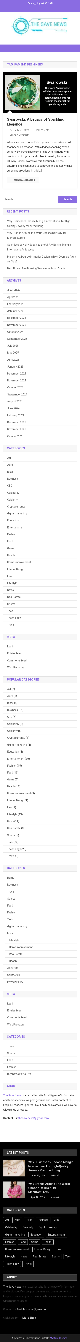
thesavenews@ (27, 1118)
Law (9, 576)
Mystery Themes (58, 1338)
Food (10, 541)
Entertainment (15, 527)
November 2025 (16, 324)
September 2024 (17, 394)
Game (10, 548)
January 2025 (15, 366)
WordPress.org (16, 667)
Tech (10, 610)
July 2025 (13, 345)
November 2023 (16, 429)
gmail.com (42, 1118)
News (10, 590)
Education (13, 520)
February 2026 (15, 303)
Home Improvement (19, 562)
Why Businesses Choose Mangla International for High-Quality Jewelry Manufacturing (39, 223)
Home (10, 877)
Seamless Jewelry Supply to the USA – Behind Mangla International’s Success (39, 247)
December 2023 (16, 422)
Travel (11, 624)
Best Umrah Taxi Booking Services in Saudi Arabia (36, 268)
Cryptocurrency (16, 506)
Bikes (10, 471)
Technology (14, 617)
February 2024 (15, 415)
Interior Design (15, 569)
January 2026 (15, 310)
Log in (10, 646)
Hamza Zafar (42, 130)
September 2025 (17, 338)
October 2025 (15, 331)
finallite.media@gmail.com (32, 1309)
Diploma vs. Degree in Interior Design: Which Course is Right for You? (41, 259)
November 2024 (16, 380)
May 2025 (13, 352)
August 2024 (14, 401)
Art (9, 457)
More (10, 933)
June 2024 (13, 408)
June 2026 (13, 290)
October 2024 (15, 387)
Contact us (13, 974)
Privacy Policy (15, 981)
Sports (11, 604)
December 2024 (16, 373)
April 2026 (13, 297)
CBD (9, 485)
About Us (12, 968)
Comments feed (17, 660)
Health (11, 555)
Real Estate (14, 596)
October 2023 (15, 436)
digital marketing (17, 513)
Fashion (11, 534)
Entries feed (14, 653)
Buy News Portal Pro (19, 1073)
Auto (10, 464)
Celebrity (12, 499)
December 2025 (16, 317)
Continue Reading (24, 179)
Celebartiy (13, 492)
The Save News (12, 1095)
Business (12, 478)
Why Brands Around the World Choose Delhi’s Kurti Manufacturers (36, 235)
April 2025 (13, 359)
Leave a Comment (19, 134)
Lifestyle (12, 583)
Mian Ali (55, 1175)
